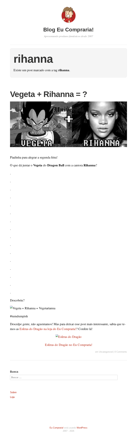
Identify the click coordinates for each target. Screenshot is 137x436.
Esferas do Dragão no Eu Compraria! (68, 345)
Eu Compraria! (56, 427)
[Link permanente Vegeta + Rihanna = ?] (68, 149)
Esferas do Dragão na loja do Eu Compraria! (48, 329)
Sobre (13, 392)
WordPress (82, 427)
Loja (12, 397)
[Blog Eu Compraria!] (68, 24)
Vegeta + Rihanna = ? (48, 94)
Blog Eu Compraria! (68, 30)
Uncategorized (106, 352)
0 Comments (121, 352)
